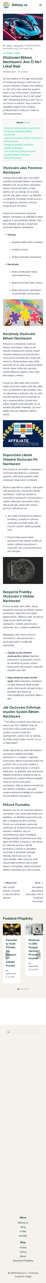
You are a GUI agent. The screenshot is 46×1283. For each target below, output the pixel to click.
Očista (23, 1247)
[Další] (38, 955)
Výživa (23, 1252)
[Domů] (4, 45)
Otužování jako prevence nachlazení (22, 128)
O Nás (23, 1231)
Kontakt (23, 1236)
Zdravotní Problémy (23, 1260)
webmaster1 (11, 72)
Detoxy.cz (23, 1222)
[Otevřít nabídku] (40, 5)
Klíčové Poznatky (12, 158)
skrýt (26, 122)
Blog (23, 1227)
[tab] (18, 989)
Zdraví (18, 53)
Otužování (8, 53)
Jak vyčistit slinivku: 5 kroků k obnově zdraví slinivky (11, 890)
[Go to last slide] (7, 955)
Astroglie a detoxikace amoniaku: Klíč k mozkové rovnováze (34, 892)
